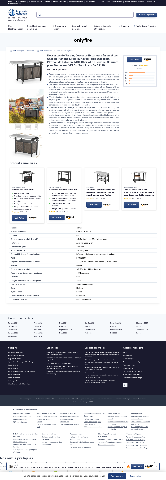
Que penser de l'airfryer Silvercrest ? (59, 363)
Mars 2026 (63, 333)
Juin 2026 (139, 333)
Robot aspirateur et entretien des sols (21, 371)
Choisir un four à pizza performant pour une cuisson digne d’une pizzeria (100, 381)
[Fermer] (156, 466)
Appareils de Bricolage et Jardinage (21, 362)
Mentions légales (26, 399)
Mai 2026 (113, 333)
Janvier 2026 (13, 333)
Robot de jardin (13, 365)
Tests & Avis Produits (146, 26)
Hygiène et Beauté (14, 359)
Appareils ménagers (17, 51)
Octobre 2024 (90, 323)
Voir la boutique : (57, 70)
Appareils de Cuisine (44, 51)
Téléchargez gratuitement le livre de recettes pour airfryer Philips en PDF (62, 367)
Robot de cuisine (14, 378)
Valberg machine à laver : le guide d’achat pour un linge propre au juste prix (102, 369)
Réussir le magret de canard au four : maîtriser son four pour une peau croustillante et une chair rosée (102, 362)
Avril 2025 (88, 326)
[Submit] (39, 14)
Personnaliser (135, 476)
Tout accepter (117, 476)
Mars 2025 (63, 326)
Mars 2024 (63, 323)
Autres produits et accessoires (19, 381)
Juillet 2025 (12, 330)
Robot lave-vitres (14, 374)
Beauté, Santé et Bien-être (79, 27)
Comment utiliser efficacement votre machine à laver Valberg (63, 373)
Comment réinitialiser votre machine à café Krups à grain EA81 (64, 359)
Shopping (125, 26)
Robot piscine (13, 368)
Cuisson (57, 51)
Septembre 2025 (65, 330)
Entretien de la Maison (59, 27)
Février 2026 (38, 333)
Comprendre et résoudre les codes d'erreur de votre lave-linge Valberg (63, 353)
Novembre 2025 (116, 330)
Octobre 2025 (90, 330)
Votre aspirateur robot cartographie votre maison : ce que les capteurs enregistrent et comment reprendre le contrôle (102, 375)
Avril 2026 (88, 333)
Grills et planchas (68, 51)
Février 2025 (38, 326)
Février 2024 (38, 323)
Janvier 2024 (13, 323)
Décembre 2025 (142, 330)
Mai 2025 (113, 326)
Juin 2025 (139, 326)
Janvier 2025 (13, 326)
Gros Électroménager (15, 27)
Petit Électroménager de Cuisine (37, 27)
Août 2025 (38, 330)
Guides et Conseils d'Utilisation (102, 27)
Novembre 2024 (116, 323)
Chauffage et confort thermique (19, 384)
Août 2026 (38, 336)
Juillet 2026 (12, 336)
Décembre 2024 (142, 323)
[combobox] (85, 15)
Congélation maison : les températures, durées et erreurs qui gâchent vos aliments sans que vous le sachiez (102, 355)
